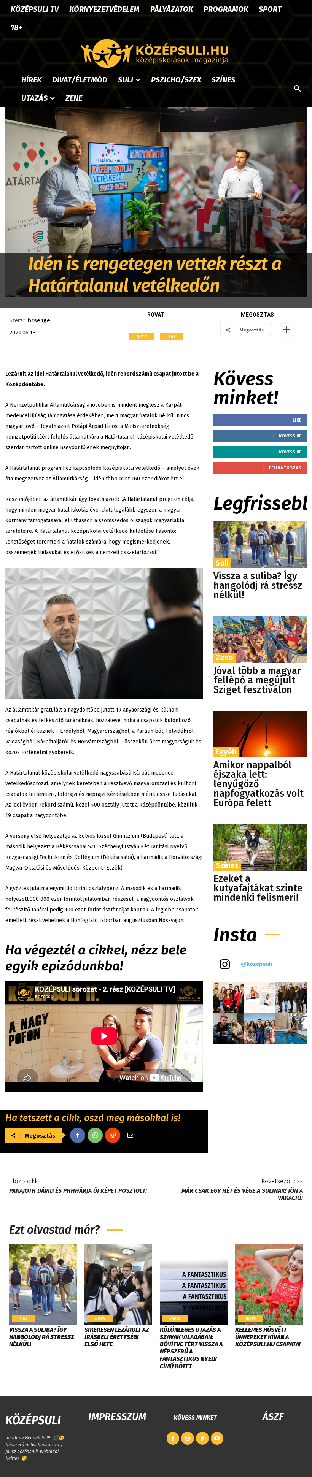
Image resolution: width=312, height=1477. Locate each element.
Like (297, 420)
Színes (227, 865)
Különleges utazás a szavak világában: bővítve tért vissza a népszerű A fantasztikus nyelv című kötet (191, 1348)
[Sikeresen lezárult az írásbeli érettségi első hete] (118, 1284)
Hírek (142, 336)
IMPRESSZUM (117, 1417)
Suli (171, 336)
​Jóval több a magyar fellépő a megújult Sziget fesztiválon (257, 680)
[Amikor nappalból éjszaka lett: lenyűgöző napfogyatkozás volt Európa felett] (260, 734)
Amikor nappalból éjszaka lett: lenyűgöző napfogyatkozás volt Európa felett (258, 784)
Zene (224, 657)
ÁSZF (273, 1417)
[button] (297, 89)
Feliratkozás (285, 468)
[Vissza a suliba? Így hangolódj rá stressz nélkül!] (260, 544)
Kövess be (290, 436)
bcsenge (39, 320)
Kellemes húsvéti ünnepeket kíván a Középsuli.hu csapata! (268, 1337)
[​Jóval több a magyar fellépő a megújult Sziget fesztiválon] (260, 639)
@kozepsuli (256, 963)
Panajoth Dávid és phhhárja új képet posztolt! (78, 1190)
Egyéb (226, 751)
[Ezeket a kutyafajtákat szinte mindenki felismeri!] (260, 847)
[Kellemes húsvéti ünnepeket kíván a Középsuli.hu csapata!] (269, 1284)
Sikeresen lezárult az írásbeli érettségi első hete (116, 1337)
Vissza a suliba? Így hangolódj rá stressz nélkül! (257, 586)
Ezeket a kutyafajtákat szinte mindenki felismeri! (257, 888)
